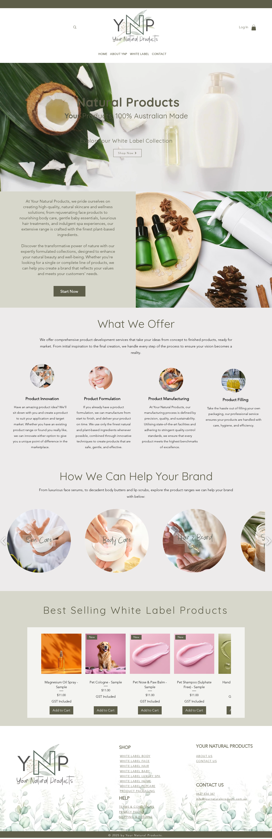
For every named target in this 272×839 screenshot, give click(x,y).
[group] (136, 672)
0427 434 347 (205, 794)
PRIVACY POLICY (132, 812)
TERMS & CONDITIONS (136, 807)
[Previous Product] (32, 650)
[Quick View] (61, 654)
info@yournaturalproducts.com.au (221, 799)
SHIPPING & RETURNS (136, 817)
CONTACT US (206, 761)
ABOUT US (204, 756)
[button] (253, 27)
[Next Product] (239, 650)
